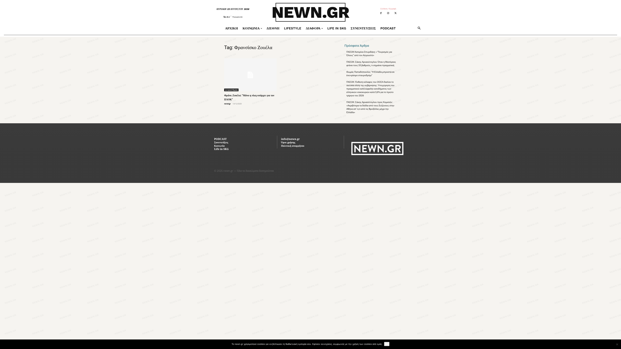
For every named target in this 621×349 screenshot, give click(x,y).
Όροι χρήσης (288, 143)
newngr (227, 103)
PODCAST (220, 139)
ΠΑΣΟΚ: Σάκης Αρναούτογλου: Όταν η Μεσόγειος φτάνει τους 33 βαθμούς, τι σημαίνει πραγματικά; (371, 64)
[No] (617, 344)
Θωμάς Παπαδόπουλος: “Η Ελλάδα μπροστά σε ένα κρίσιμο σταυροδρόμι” (370, 74)
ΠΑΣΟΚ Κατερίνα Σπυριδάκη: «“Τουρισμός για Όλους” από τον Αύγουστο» (369, 54)
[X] (395, 13)
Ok (386, 344)
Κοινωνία (219, 146)
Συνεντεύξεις (221, 143)
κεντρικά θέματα (231, 90)
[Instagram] (388, 13)
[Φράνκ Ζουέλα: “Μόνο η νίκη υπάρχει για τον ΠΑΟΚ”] (250, 74)
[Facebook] (381, 13)
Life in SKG (221, 149)
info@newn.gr (290, 139)
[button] (419, 28)
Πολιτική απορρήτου (292, 146)
